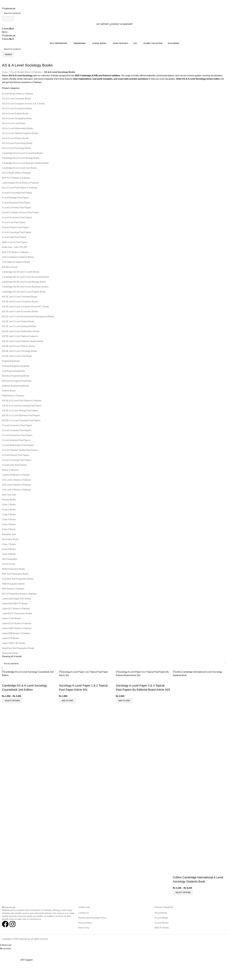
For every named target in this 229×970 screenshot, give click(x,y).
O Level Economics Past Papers (17, 435)
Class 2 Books (9, 509)
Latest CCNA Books (11, 618)
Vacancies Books (10, 653)
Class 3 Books (9, 514)
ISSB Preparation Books (13, 569)
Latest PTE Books (10, 638)
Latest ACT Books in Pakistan (16, 608)
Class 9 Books (9, 554)
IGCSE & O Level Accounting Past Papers (21, 405)
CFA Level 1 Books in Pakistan (16, 480)
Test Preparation (9, 559)
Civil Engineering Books (13, 371)
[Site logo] (8, 8)
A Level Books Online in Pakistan (26, 72)
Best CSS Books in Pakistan (15, 252)
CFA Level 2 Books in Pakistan (16, 485)
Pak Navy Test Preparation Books (18, 579)
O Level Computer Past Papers (16, 430)
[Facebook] (5, 924)
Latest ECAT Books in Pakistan (16, 623)
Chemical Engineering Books (16, 366)
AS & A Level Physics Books (15, 138)
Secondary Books (10, 539)
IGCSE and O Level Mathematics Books (20, 331)
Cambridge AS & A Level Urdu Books (19, 168)
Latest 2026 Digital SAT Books (16, 599)
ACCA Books (161, 913)
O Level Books (161, 923)
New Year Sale (9, 495)
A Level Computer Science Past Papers (20, 212)
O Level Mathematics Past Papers (18, 445)
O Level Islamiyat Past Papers (16, 440)
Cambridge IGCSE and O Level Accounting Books (25, 277)
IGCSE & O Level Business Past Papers (21, 415)
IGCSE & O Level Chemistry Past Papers (21, 420)
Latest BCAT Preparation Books (17, 613)
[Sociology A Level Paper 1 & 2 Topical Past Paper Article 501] (86, 673)
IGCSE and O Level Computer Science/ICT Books (25, 306)
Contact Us (83, 913)
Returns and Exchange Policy (92, 918)
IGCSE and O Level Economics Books (20, 311)
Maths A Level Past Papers (14, 242)
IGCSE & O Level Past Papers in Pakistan (21, 400)
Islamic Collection (10, 470)
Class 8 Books (9, 549)
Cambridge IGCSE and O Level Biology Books (24, 282)
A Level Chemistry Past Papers (16, 207)
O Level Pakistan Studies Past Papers (20, 450)
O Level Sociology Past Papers (16, 460)
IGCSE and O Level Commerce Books (20, 301)
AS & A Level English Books (15, 113)
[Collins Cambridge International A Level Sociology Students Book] (200, 769)
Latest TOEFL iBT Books (13, 643)
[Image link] (8, 907)
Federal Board (9, 391)
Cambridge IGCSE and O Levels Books (20, 272)
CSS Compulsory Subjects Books (18, 257)
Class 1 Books (9, 504)
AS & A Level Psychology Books (17, 143)
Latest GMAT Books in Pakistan (17, 628)
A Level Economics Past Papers (17, 217)
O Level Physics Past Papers (15, 455)
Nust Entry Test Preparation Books (18, 648)
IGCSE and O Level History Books (18, 321)
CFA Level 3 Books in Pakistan (16, 490)
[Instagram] (12, 924)
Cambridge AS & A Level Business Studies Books (25, 163)
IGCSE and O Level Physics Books (18, 346)
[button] (67, 700)
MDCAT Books (162, 928)
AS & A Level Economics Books (17, 108)
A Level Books (161, 918)
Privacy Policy (85, 923)
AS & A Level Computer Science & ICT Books (23, 103)
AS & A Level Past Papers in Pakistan (19, 188)
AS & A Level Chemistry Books (16, 98)
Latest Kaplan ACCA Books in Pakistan (20, 183)
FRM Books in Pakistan (13, 396)
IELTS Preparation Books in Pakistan (19, 594)
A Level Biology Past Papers (15, 197)
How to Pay (83, 928)
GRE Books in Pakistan (13, 589)
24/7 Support (102, 24)
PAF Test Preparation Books (15, 574)
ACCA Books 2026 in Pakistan (16, 173)
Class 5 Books (9, 524)
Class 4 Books (9, 519)
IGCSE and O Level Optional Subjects (20, 336)
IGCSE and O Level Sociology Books (19, 351)
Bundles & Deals (10, 267)
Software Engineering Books (15, 386)
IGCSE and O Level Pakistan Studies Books (22, 341)
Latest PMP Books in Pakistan (16, 633)
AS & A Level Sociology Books (16, 148)
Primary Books (9, 500)
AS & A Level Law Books (13, 123)
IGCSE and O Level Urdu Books (17, 356)
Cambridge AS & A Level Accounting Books (22, 153)
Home (5, 72)
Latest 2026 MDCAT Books (15, 603)
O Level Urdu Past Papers (14, 465)
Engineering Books (11, 361)
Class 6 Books (9, 529)
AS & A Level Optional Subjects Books (20, 133)
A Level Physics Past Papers (15, 227)
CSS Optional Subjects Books (16, 262)
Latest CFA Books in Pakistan (16, 475)
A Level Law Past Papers (14, 222)
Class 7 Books (9, 544)
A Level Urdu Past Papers (14, 237)
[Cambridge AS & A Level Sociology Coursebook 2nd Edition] (29, 673)
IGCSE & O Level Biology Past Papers (20, 410)
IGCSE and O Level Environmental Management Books (28, 316)
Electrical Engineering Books (15, 376)
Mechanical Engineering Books (16, 381)
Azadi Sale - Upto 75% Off (14, 247)
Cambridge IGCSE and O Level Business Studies (25, 287)
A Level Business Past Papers (16, 203)
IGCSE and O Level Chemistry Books (19, 297)
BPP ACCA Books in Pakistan (16, 178)
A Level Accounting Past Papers (17, 193)
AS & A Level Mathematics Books (17, 128)
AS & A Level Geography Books (17, 118)
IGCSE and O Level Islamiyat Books (19, 326)
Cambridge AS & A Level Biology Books (20, 158)
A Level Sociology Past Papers (16, 232)
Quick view (5, 680)
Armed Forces (8, 564)
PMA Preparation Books (13, 584)
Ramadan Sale (9, 534)
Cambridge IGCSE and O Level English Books (24, 292)
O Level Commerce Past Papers (17, 425)
